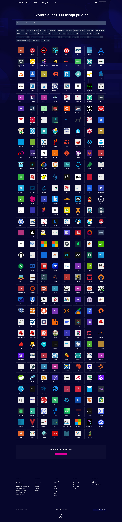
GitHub (55, 495)
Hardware (89, 30)
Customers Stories (77, 482)
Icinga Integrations (20, 494)
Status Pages (66, 37)
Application (20, 30)
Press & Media (76, 486)
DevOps (69, 30)
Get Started (37, 481)
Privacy (21, 509)
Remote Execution (86, 33)
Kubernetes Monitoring (21, 490)
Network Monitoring (20, 488)
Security (96, 33)
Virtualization (35, 40)
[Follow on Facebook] (99, 510)
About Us (75, 481)
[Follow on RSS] (105, 510)
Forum (55, 493)
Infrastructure (100, 30)
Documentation (38, 482)
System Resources (96, 37)
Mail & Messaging (22, 33)
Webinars (37, 486)
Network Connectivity (44, 33)
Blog (36, 484)
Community (37, 488)
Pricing (55, 486)
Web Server (45, 40)
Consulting (56, 481)
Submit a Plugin (61, 454)
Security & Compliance (23, 37)
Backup (42, 30)
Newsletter (37, 490)
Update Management (22, 40)
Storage (75, 37)
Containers (51, 30)
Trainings (56, 482)
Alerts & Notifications (20, 492)
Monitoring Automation (21, 482)
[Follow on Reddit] (94, 510)
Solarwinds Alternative (97, 484)
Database (60, 30)
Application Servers (32, 30)
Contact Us (75, 488)
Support (55, 484)
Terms (25, 509)
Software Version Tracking (53, 37)
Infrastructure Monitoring (21, 481)
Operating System (73, 33)
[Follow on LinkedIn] (96, 510)
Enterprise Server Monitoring (22, 486)
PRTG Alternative (96, 482)
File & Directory (78, 30)
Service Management (37, 37)
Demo (55, 488)
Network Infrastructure (59, 33)
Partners (75, 484)
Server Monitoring (20, 484)
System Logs (84, 37)
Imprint (17, 509)
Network (33, 33)
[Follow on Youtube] (102, 510)
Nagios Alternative (96, 481)
